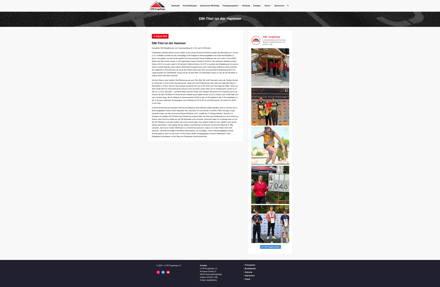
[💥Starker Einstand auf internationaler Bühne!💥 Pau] (270, 146)
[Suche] (288, 5)
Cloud (247, 279)
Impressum (250, 276)
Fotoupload (250, 265)
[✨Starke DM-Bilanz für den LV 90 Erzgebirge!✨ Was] (270, 107)
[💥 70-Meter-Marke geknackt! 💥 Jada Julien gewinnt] (270, 185)
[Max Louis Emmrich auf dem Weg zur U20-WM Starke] (270, 224)
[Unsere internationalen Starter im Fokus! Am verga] (270, 67)
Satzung (248, 272)
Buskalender (250, 269)
